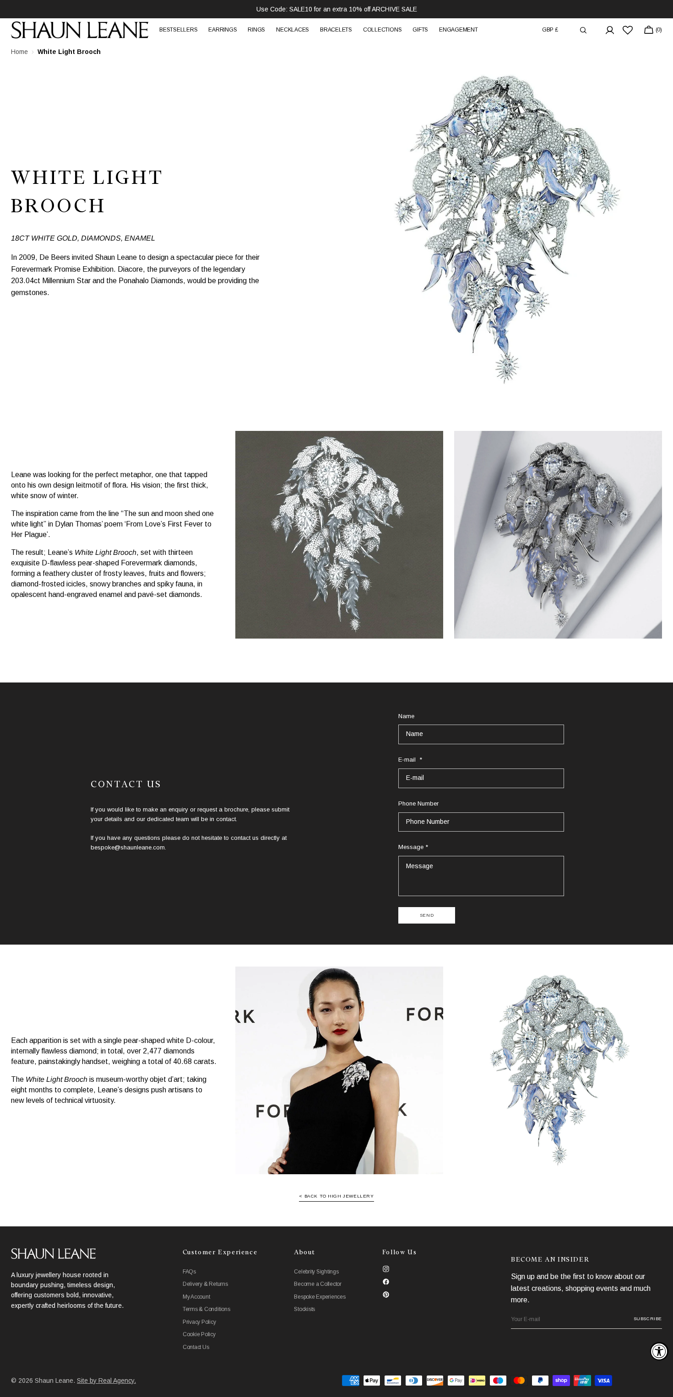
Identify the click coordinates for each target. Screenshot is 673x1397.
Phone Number (418, 803)
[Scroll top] (659, 1383)
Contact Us (196, 1347)
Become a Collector (318, 1284)
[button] (550, 30)
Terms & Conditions (206, 1309)
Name (406, 716)
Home (19, 51)
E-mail (408, 759)
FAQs (189, 1271)
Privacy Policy (199, 1322)
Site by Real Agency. (106, 1380)
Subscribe (648, 1318)
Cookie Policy (199, 1334)
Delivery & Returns (205, 1284)
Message (410, 847)
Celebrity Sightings (316, 1271)
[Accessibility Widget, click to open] (659, 1351)
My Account (196, 1297)
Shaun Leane (54, 1380)
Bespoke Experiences (319, 1297)
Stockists (304, 1309)
